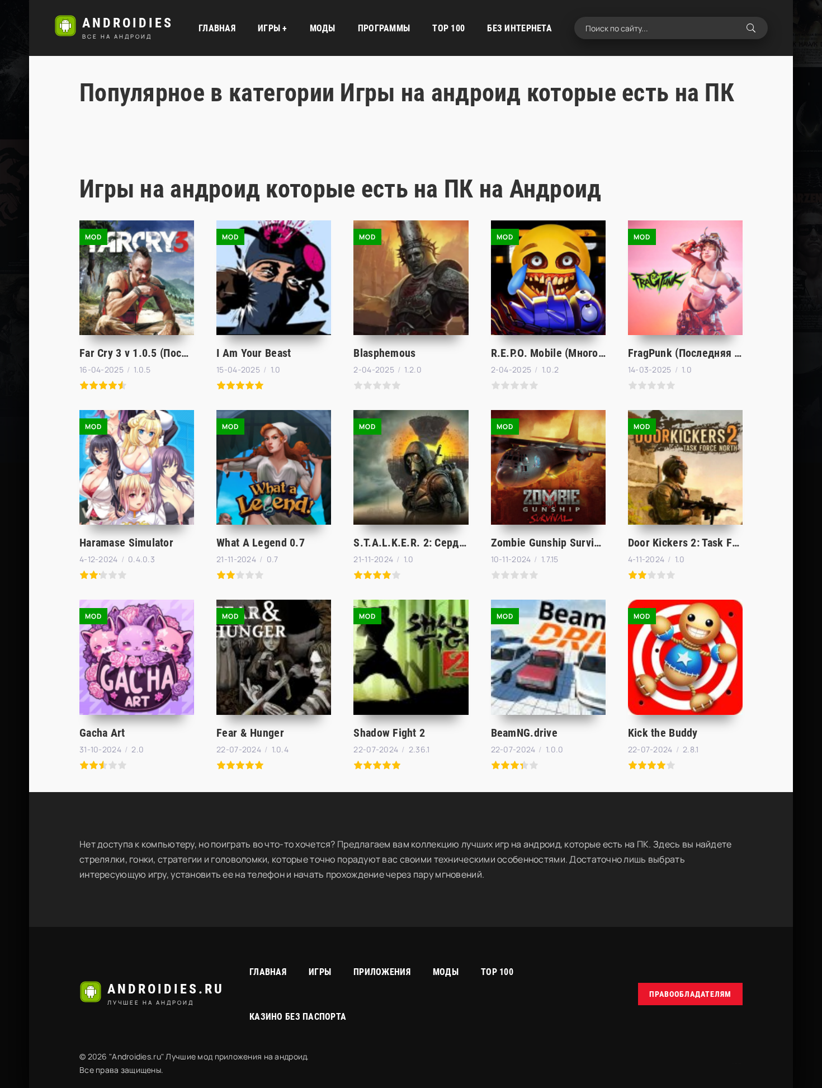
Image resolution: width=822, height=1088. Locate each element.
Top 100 (497, 972)
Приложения (381, 972)
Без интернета (519, 28)
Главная (217, 28)
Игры (320, 972)
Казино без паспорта (297, 1016)
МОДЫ (323, 28)
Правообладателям (690, 994)
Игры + (272, 28)
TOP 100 (448, 28)
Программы (384, 28)
